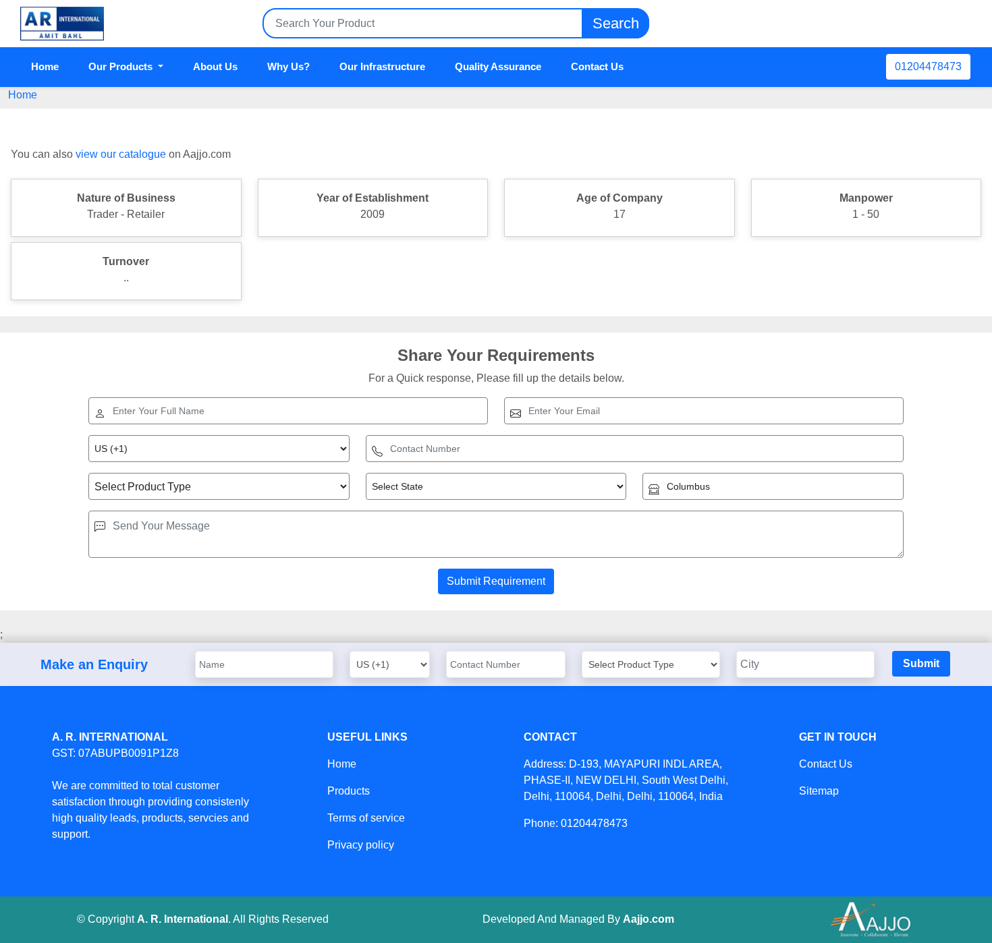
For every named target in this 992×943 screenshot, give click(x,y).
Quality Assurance (498, 66)
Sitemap (819, 791)
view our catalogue (121, 154)
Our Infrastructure (382, 66)
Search (616, 23)
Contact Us (597, 66)
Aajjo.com (648, 919)
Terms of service (366, 818)
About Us (215, 66)
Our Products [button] (121, 66)
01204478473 (928, 66)
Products (348, 791)
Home (45, 66)
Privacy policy (360, 845)
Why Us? (288, 66)
